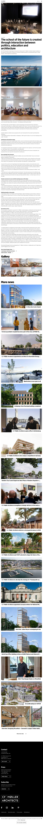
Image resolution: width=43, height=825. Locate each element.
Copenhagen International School (8, 251)
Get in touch (4, 761)
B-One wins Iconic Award (33, 307)
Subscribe (4, 788)
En (38, 1)
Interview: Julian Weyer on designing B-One (28, 629)
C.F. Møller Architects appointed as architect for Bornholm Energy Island (22, 356)
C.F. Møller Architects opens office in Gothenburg (27, 431)
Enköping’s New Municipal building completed (27, 406)
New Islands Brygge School (6, 249)
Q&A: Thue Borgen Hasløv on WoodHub (29, 679)
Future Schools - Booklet (6, 252)
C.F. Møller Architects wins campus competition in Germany (24, 456)
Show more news (20, 733)
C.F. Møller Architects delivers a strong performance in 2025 (24, 530)
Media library (5, 776)
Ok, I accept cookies (21, 822)
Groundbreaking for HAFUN (33, 704)
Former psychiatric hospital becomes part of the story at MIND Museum (22, 332)
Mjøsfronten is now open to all (32, 381)
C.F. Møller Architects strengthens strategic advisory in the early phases (22, 505)
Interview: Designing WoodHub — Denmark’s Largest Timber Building (21, 728)
